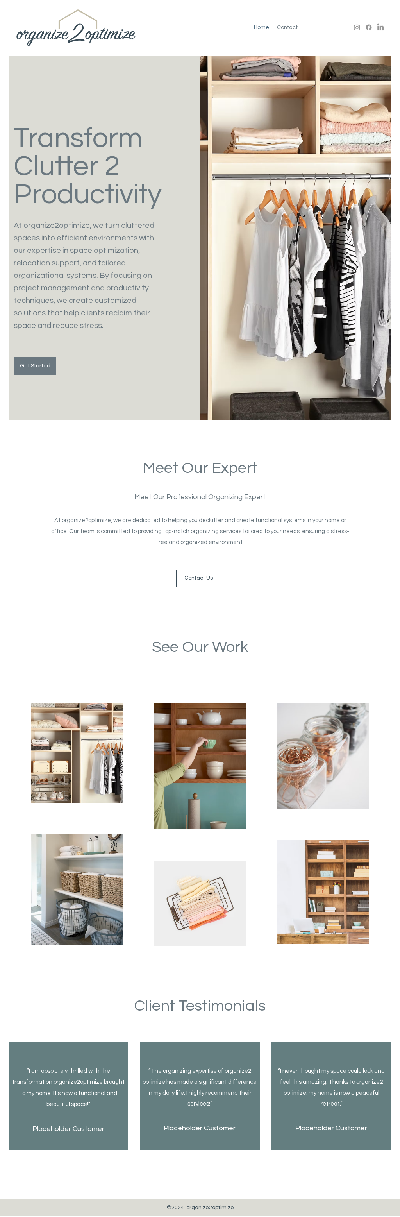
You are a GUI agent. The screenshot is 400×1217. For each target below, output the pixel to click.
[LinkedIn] (380, 27)
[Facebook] (369, 27)
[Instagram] (357, 27)
